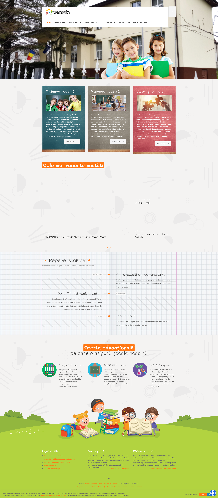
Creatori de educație (52, 468)
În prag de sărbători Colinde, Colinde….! (151, 236)
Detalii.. (126, 495)
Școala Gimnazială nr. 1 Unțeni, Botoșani (101, 483)
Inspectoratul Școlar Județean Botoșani (59, 459)
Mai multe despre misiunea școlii (163, 468)
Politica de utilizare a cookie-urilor (127, 486)
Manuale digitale (51, 465)
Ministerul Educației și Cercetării (57, 462)
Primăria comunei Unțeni (54, 455)
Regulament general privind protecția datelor (95, 486)
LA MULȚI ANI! (143, 202)
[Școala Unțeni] (58, 12)
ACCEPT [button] (203, 494)
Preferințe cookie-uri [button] (191, 494)
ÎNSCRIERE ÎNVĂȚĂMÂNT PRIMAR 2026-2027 (75, 237)
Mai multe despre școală (120, 468)
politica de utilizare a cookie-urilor (53, 495)
